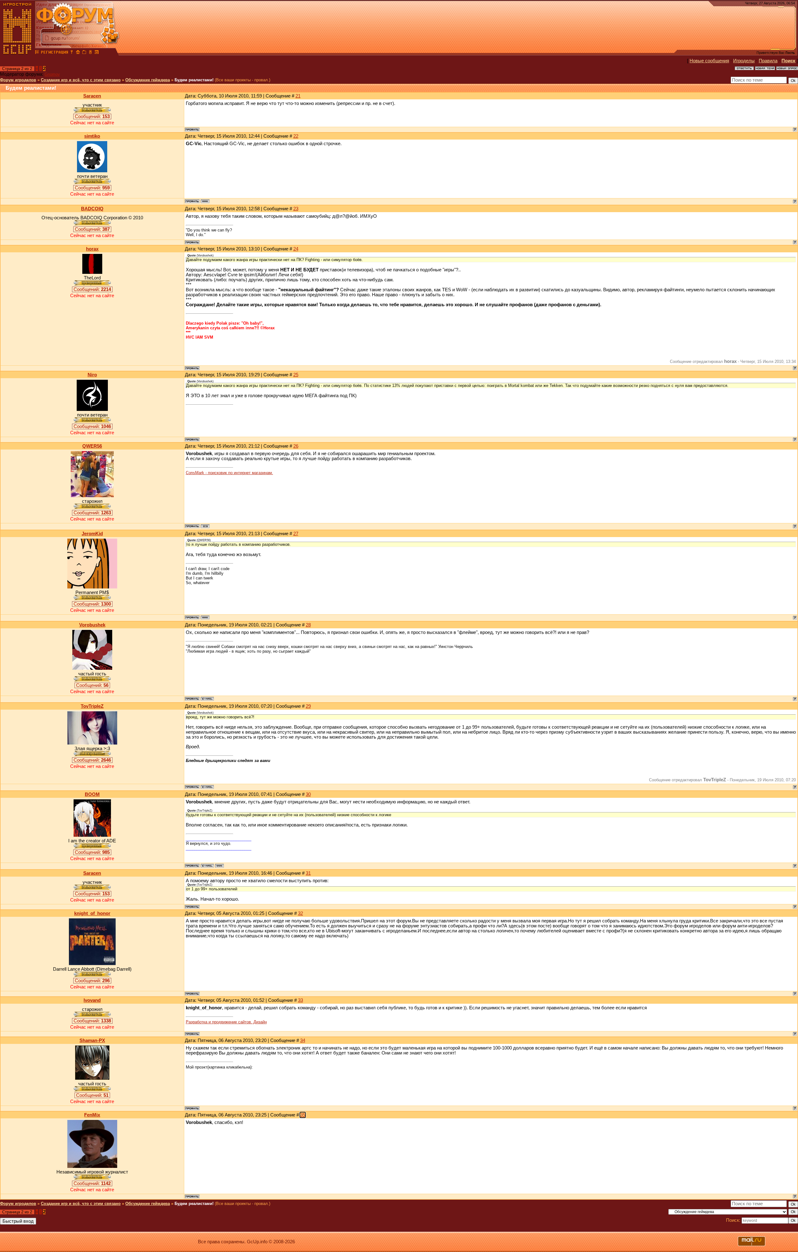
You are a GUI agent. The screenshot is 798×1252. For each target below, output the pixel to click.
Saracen (92, 95)
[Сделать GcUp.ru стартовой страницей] (78, 52)
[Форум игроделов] (37, 52)
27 (295, 533)
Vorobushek (92, 624)
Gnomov (52, 74)
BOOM (92, 794)
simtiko (92, 136)
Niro (92, 374)
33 (300, 1000)
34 (302, 1040)
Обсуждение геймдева (147, 80)
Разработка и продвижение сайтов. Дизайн (226, 1022)
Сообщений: (92, 116)
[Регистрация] (54, 52)
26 (295, 446)
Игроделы (744, 60)
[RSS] (97, 52)
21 (298, 95)
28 (308, 624)
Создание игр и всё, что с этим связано (81, 80)
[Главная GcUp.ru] (17, 52)
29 (308, 706)
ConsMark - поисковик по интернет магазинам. (229, 472)
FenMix (92, 1114)
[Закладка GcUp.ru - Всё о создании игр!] (84, 52)
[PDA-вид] (90, 52)
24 (295, 248)
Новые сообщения (709, 60)
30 (308, 794)
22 (295, 136)
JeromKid (92, 533)
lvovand (92, 1000)
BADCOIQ (92, 208)
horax (92, 248)
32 (300, 913)
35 (302, 1114)
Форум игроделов (18, 80)
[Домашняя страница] (205, 201)
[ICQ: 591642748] (205, 526)
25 (295, 374)
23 (295, 208)
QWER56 (92, 446)
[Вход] (72, 52)
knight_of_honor (92, 913)
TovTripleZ (92, 706)
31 (308, 873)
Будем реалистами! (194, 80)
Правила (768, 60)
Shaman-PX (92, 1040)
